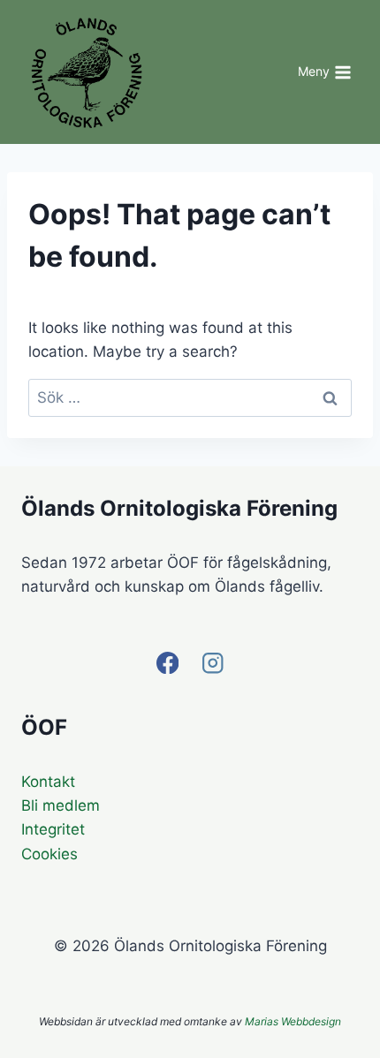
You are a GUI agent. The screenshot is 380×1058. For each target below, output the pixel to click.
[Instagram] (212, 662)
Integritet (53, 829)
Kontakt (48, 781)
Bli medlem (60, 805)
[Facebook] (167, 662)
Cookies (49, 854)
